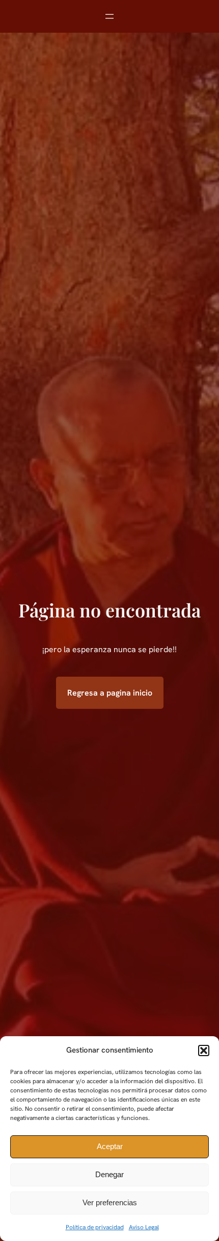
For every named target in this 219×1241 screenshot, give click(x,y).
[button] (204, 1050)
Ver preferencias (110, 1202)
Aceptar (110, 1146)
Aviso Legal (144, 1227)
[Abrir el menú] (109, 16)
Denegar (109, 1174)
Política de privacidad (95, 1227)
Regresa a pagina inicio (109, 692)
